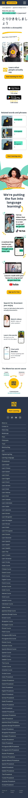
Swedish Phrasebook (8, 771)
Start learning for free (14, 77)
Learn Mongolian (7, 517)
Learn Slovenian (6, 538)
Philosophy (5, 440)
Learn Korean (6, 513)
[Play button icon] (13, 52)
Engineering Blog (7, 454)
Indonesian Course (7, 604)
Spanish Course (6, 652)
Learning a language (8, 458)
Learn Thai (5, 552)
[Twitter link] (12, 417)
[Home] (5, 70)
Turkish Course (6, 666)
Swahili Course (6, 656)
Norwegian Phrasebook (9, 736)
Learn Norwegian (7, 520)
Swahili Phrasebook (7, 767)
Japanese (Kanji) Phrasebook (10, 722)
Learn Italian (5, 506)
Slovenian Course (7, 645)
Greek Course (6, 590)
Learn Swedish (6, 548)
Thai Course (5, 663)
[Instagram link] (20, 417)
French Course (6, 583)
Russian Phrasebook (8, 753)
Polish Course (6, 632)
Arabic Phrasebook (7, 677)
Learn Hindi (5, 496)
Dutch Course (6, 576)
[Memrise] (3, 3)
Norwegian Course (7, 625)
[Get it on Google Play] (14, 97)
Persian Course (6, 628)
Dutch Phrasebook (7, 687)
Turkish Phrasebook (8, 778)
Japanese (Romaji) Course (9, 614)
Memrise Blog (6, 447)
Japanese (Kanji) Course (19, 7)
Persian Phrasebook (8, 739)
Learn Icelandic (6, 499)
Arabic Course (6, 565)
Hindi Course (5, 597)
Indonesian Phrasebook (9, 715)
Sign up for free (14, 292)
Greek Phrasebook (7, 701)
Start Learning (12, 2)
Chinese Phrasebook (8, 680)
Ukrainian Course (7, 670)
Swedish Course (6, 659)
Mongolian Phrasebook (9, 732)
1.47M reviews (14, 102)
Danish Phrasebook (7, 684)
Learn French (6, 482)
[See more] (24, 3)
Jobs (3, 451)
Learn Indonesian (7, 503)
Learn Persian (6, 524)
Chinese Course (6, 569)
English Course (6, 579)
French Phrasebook (7, 694)
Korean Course (6, 618)
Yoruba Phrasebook (8, 785)
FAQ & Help (5, 430)
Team (3, 444)
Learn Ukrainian (6, 558)
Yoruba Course (6, 673)
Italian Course (6, 607)
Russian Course (6, 642)
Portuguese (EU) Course (9, 638)
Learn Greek (5, 489)
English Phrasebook (8, 691)
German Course (6, 586)
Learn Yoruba (6, 562)
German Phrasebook (8, 698)
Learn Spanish (6, 541)
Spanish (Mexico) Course (9, 649)
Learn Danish (6, 471)
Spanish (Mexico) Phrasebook (10, 760)
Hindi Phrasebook (7, 708)
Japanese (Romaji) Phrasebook (11, 725)
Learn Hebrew (6, 492)
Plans (3, 437)
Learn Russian (6, 534)
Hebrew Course (6, 593)
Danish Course (6, 572)
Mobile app (5, 433)
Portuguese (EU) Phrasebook (10, 750)
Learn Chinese (6, 468)
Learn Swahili (6, 545)
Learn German (6, 485)
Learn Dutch (5, 475)
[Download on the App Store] (14, 88)
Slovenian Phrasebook (8, 757)
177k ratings (14, 93)
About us (4, 423)
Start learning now (14, 156)
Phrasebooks (6, 461)
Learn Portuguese (7, 531)
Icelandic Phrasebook (8, 712)
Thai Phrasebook (7, 774)
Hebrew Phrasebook (8, 705)
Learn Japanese (6, 7)
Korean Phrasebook (8, 729)
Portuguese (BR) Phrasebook (10, 746)
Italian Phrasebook (7, 719)
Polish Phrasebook (7, 743)
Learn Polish (5, 527)
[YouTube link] (16, 417)
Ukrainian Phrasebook (8, 781)
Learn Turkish (6, 555)
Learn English (6, 478)
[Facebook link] (8, 417)
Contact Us (5, 426)
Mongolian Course (7, 621)
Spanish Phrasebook (8, 764)
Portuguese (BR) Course (9, 635)
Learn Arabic (5, 465)
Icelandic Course (6, 600)
